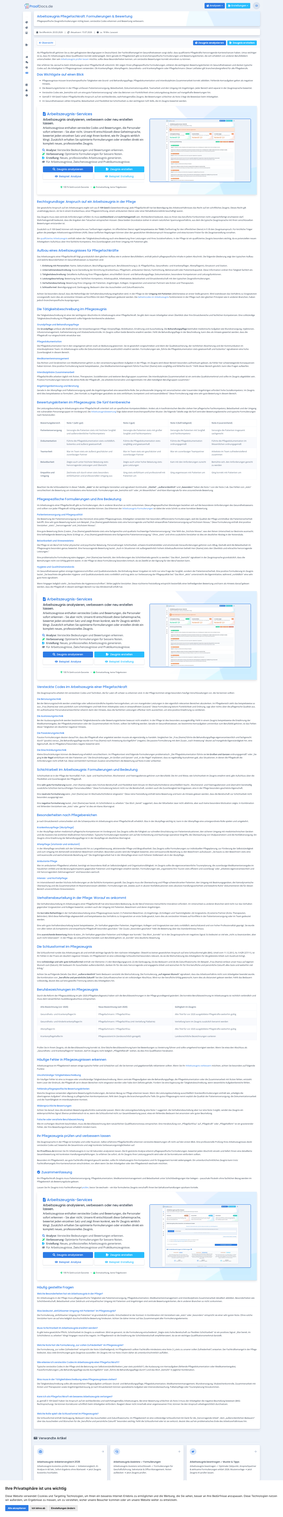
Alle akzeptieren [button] (17, 1508)
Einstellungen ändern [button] (63, 1508)
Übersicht (47, 42)
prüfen (85, 1187)
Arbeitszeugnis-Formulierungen (137, 508)
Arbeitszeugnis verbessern (198, 1065)
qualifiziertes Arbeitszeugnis (54, 238)
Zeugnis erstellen (244, 42)
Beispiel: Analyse (70, 176)
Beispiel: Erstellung (121, 176)
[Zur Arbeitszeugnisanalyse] (200, 150)
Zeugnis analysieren (211, 42)
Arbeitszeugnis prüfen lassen (75, 59)
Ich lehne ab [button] (38, 1508)
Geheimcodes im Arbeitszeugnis (153, 296)
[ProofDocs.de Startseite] (39, 6)
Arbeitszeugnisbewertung (103, 411)
